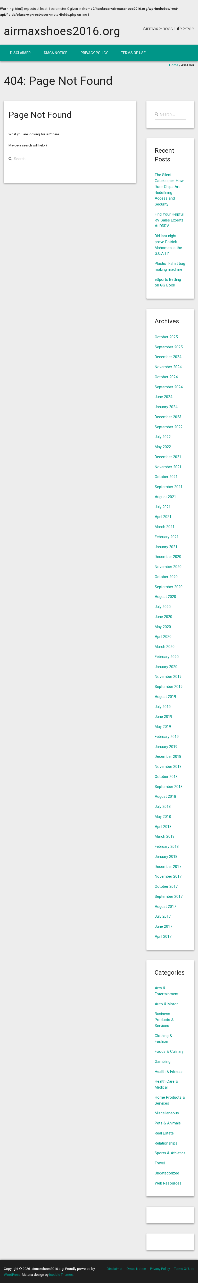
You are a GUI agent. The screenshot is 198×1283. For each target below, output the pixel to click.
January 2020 (166, 666)
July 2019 (163, 706)
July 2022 (163, 436)
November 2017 (168, 876)
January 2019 (166, 746)
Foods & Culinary (169, 1051)
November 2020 (168, 566)
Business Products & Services (164, 1019)
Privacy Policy (94, 53)
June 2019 (163, 716)
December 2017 (168, 866)
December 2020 (168, 556)
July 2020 (163, 606)
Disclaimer (20, 53)
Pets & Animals (168, 1123)
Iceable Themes (61, 1275)
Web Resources (168, 1183)
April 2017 (163, 936)
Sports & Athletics (170, 1153)
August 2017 (165, 906)
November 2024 (168, 367)
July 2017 (163, 916)
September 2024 (169, 387)
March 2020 (165, 646)
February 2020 (167, 656)
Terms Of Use (133, 53)
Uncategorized (167, 1173)
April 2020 (163, 636)
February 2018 (167, 846)
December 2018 (168, 756)
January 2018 (166, 856)
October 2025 (166, 337)
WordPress (12, 1275)
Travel (160, 1163)
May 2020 (163, 626)
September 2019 (169, 686)
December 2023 (168, 417)
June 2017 (163, 926)
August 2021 (165, 497)
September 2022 (169, 427)
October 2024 (166, 377)
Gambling (162, 1061)
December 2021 (168, 457)
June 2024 (163, 396)
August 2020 (165, 596)
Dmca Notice (55, 53)
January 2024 (166, 407)
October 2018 (166, 776)
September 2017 (169, 896)
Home (173, 65)
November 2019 (168, 676)
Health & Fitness (169, 1071)
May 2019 (163, 726)
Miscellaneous (167, 1113)
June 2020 (163, 616)
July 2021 (163, 507)
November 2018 (168, 766)
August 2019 (165, 696)
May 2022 (163, 447)
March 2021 (165, 526)
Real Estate (164, 1133)
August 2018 (165, 796)
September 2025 (169, 347)
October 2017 (166, 886)
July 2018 (163, 806)
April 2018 (163, 826)
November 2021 (168, 467)
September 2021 (169, 486)
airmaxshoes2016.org (62, 31)
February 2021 (167, 536)
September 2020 (169, 587)
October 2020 (166, 576)
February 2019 (167, 736)
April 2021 (163, 516)
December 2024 (168, 357)
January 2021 (166, 547)
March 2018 (165, 836)
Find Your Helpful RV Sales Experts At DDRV (169, 220)
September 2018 (169, 786)
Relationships (166, 1143)
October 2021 (166, 476)
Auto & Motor (166, 1004)
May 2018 (163, 816)
